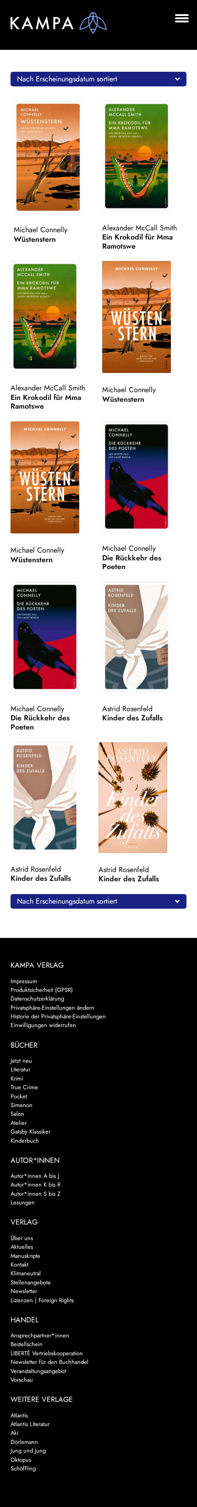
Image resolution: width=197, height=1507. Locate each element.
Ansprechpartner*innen (40, 1335)
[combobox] (99, 79)
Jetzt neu (21, 1060)
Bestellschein (27, 1344)
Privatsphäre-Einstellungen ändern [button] (52, 1007)
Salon (17, 1113)
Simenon (22, 1105)
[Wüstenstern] (56, 157)
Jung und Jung (28, 1450)
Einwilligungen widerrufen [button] (43, 1025)
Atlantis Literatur (30, 1424)
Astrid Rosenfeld (127, 708)
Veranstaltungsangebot (38, 1371)
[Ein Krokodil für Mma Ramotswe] (144, 156)
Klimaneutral (26, 1273)
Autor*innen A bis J (35, 1176)
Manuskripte (25, 1255)
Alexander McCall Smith (139, 228)
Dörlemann (24, 1442)
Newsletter (24, 1291)
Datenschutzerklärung (37, 998)
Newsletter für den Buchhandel (49, 1362)
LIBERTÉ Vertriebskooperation (47, 1353)
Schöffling (23, 1468)
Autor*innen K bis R (35, 1184)
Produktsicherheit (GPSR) (42, 989)
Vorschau (22, 1379)
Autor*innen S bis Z (35, 1193)
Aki (14, 1432)
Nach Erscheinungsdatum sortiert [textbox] (67, 79)
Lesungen (23, 1202)
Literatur (20, 1069)
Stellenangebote (31, 1282)
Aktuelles (22, 1246)
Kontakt (19, 1264)
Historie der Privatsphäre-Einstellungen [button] (58, 1016)
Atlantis (19, 1415)
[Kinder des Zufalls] (144, 637)
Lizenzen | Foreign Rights (42, 1300)
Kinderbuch (25, 1140)
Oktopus (21, 1459)
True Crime (24, 1087)
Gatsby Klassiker (30, 1131)
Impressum (24, 981)
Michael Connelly (40, 229)
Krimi (17, 1078)
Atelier (19, 1122)
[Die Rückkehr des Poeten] (144, 476)
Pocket (19, 1096)
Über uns (22, 1238)
